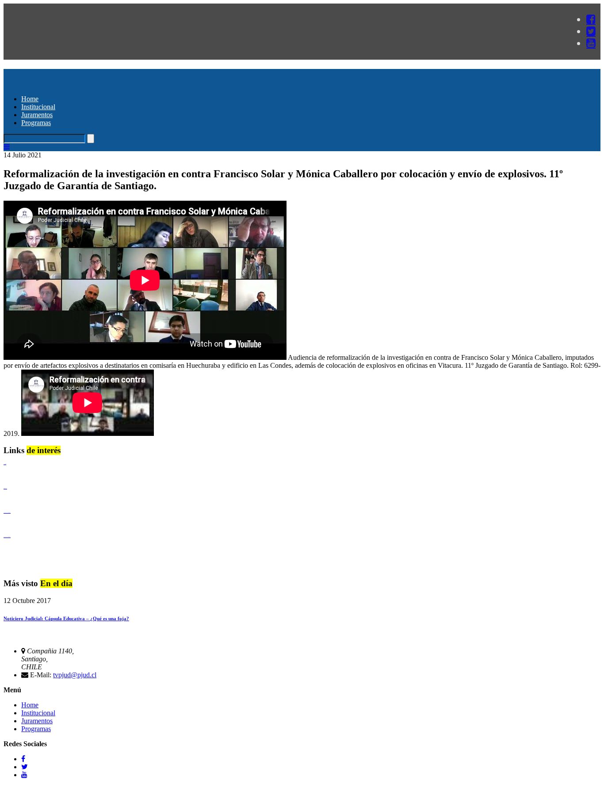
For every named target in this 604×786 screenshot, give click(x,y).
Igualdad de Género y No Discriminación (7, 512)
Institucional (38, 107)
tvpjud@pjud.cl (74, 675)
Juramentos (37, 114)
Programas (36, 122)
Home (29, 99)
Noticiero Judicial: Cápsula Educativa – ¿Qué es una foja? (66, 618)
